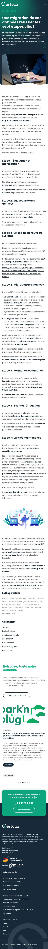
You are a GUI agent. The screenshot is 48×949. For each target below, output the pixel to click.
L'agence (7, 914)
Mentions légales (16, 944)
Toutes (5, 627)
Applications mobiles (10, 903)
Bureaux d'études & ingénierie (14, 878)
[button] (18, 782)
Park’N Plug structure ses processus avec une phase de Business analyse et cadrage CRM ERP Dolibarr (24, 735)
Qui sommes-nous (10, 920)
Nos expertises (9, 889)
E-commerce (8, 642)
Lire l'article (8, 765)
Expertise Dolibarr (9, 906)
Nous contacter (24, 809)
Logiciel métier (8, 631)
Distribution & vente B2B (11, 882)
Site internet (7, 639)
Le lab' (5, 923)
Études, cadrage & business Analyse (16, 896)
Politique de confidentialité (29, 944)
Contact (6, 934)
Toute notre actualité (17, 695)
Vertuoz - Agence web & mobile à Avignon (9, 4)
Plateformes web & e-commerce (15, 899)
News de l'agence (10, 646)
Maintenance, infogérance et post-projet (18, 910)
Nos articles (7, 650)
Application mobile (10, 635)
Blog (4, 930)
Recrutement (8, 927)
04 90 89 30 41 (25, 803)
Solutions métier (10, 872)
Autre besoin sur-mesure (12, 885)
